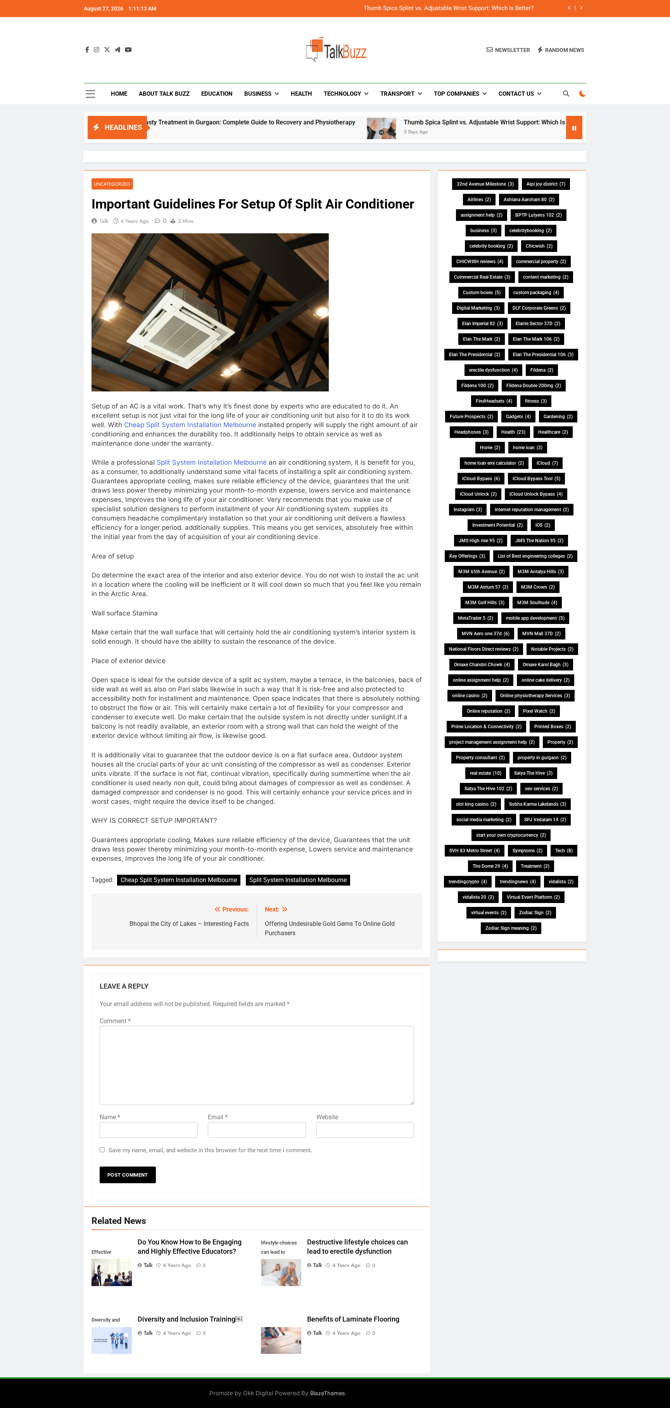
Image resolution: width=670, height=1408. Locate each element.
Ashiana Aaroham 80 (529, 199)
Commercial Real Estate (482, 277)
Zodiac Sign (535, 912)
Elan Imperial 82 (482, 323)
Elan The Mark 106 (536, 339)
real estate (485, 773)
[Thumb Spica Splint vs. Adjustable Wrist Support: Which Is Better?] (332, 132)
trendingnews (518, 881)
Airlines (479, 199)
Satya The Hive (533, 773)
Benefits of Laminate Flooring (353, 1319)
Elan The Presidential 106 (543, 354)
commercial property (541, 261)
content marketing (545, 277)
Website (327, 1117)
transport (397, 93)
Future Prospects (471, 416)
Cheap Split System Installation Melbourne (191, 425)
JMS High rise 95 (480, 540)
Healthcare (553, 432)
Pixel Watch (539, 711)
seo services (541, 788)
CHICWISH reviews (479, 261)
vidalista (561, 881)
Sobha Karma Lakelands (537, 804)
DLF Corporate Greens (539, 308)
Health (301, 93)
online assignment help (481, 680)
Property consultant (480, 757)
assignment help (481, 215)
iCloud (547, 463)
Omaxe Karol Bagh (545, 664)
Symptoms (527, 850)
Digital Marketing (478, 308)
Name (110, 1117)
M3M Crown (538, 587)
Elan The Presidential (474, 354)
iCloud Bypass (481, 478)
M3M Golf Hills (484, 602)
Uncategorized (112, 184)
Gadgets (518, 416)
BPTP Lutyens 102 (538, 215)
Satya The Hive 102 (488, 788)
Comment (115, 1021)
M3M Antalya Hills (541, 571)
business (483, 230)
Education (217, 93)
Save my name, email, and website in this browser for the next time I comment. (210, 1150)
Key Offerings (467, 556)
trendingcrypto (468, 881)
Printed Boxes (552, 726)
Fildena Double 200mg (533, 385)
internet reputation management (532, 509)
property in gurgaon (542, 757)
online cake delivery (545, 680)
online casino (469, 695)
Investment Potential (497, 525)
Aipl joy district (546, 184)
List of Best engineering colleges (535, 556)
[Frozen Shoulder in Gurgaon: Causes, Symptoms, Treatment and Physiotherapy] (564, 132)
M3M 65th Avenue (481, 571)
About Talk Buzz (164, 93)
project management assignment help (492, 742)
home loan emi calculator (494, 463)
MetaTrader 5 (475, 618)
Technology (342, 93)
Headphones (471, 432)
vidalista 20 (478, 897)
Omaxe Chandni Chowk (482, 664)
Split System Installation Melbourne (213, 462)
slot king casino (476, 804)
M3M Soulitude (537, 602)
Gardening (558, 416)
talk (104, 221)
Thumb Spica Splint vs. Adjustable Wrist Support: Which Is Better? (449, 8)
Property (560, 742)
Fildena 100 (477, 385)
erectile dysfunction (493, 370)
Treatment (535, 866)
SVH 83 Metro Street (474, 850)
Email (218, 1117)
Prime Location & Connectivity (486, 726)
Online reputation (488, 711)
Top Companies (456, 93)
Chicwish (539, 246)
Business (257, 93)
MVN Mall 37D (541, 633)
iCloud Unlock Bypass (536, 494)
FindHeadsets (494, 401)
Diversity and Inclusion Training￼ (190, 1319)
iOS (542, 525)
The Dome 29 (490, 866)
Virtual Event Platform (533, 897)
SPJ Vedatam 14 (545, 819)
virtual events (488, 912)
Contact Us (516, 93)
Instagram (468, 509)
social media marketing (483, 819)
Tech (564, 850)
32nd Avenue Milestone (485, 184)
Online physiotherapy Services (535, 695)
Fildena (541, 370)
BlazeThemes (327, 1393)
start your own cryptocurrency (511, 835)
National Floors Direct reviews (483, 649)
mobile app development (535, 618)
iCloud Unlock (478, 494)
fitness (536, 401)
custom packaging (536, 292)
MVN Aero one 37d (485, 633)
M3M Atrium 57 (488, 587)
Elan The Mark (481, 339)
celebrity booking (491, 246)
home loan (527, 447)
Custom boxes (482, 292)
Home (119, 93)
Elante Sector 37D (538, 323)
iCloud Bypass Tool (536, 478)
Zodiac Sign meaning (511, 928)
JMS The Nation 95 (539, 540)
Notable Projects (552, 649)
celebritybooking (530, 230)
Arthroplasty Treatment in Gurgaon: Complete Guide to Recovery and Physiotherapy (190, 122)
